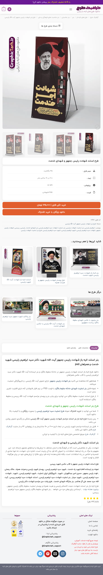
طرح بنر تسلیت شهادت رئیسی (31, 230)
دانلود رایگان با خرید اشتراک (51, 212)
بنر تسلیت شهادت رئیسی (75, 228)
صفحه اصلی (93, 521)
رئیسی (22, 228)
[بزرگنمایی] (97, 127)
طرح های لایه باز (81, 17)
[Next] (6, 80)
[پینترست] (47, 553)
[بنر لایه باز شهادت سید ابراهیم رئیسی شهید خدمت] (85, 258)
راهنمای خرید (92, 530)
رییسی (17, 228)
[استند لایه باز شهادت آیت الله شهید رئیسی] (18, 262)
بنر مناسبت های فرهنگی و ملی (48, 17)
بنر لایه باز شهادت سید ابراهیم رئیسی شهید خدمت (86, 274)
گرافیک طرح (94, 17)
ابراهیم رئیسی (90, 228)
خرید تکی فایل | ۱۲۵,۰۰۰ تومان (51, 205)
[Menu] (70, 9)
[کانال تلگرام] (40, 553)
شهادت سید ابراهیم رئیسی (86, 230)
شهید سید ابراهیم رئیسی (52, 230)
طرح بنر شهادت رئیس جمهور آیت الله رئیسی (20, 17)
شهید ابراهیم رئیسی (68, 230)
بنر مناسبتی (66, 17)
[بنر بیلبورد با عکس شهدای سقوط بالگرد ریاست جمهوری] (85, 307)
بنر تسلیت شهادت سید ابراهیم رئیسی (52, 228)
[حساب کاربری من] (9, 9)
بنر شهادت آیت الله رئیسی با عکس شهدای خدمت (51, 325)
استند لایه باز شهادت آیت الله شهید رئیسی (19, 281)
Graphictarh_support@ (51, 536)
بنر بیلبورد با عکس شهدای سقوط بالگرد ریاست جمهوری (86, 321)
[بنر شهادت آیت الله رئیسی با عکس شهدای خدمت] (51, 309)
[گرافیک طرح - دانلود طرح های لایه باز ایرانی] (88, 9)
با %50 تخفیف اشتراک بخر (51, 2)
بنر (73, 17)
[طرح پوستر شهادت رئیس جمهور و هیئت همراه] (51, 262)
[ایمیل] (55, 553)
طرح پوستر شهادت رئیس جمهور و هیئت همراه (51, 281)
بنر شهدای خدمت (32, 228)
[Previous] (95, 80)
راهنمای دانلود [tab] (71, 348)
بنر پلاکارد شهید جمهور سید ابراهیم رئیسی (17, 318)
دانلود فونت (93, 534)
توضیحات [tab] (94, 348)
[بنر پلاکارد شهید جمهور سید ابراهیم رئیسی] (18, 305)
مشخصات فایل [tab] (83, 348)
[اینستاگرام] (62, 553)
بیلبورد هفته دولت (91, 489)
